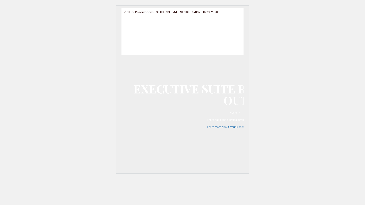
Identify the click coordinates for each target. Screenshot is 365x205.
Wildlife (188, 29)
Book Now (160, 40)
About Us (147, 29)
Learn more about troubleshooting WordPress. (235, 127)
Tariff (223, 29)
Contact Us (133, 40)
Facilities (168, 29)
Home (128, 29)
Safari (207, 29)
